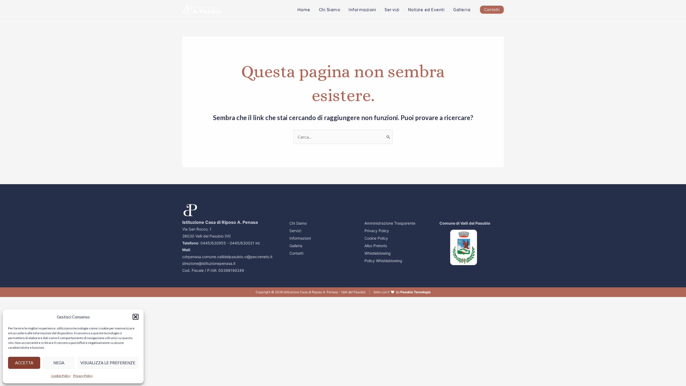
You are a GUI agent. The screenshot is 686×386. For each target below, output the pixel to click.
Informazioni (362, 9)
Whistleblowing (377, 253)
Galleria (461, 9)
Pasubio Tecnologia (415, 292)
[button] (135, 317)
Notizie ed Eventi (426, 9)
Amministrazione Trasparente (389, 223)
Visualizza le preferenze (107, 362)
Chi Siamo (329, 9)
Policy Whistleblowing (383, 260)
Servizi (392, 9)
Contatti (296, 253)
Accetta (24, 362)
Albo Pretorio (375, 245)
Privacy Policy (83, 376)
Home (303, 9)
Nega (58, 362)
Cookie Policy (60, 376)
